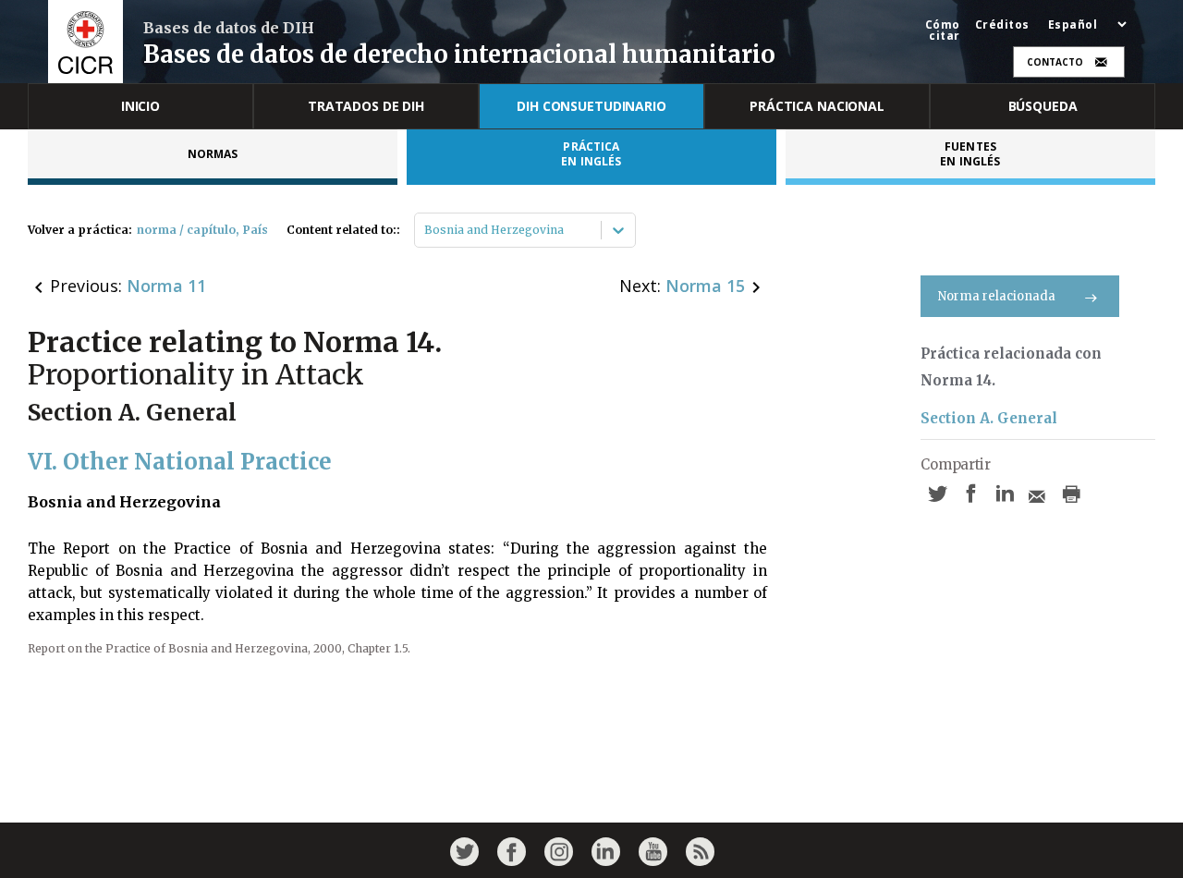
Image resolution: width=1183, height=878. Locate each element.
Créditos (1002, 24)
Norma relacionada (996, 296)
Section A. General (989, 418)
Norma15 (705, 285)
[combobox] (425, 230)
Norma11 (166, 285)
